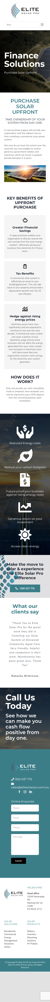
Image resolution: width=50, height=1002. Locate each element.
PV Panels (32, 943)
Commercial (10, 934)
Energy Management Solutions (10, 940)
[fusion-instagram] (25, 791)
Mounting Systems (32, 939)
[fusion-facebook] (19, 791)
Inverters (31, 934)
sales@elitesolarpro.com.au (30, 787)
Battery (31, 931)
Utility (7, 946)
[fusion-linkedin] (30, 791)
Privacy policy (27, 965)
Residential (10, 931)
